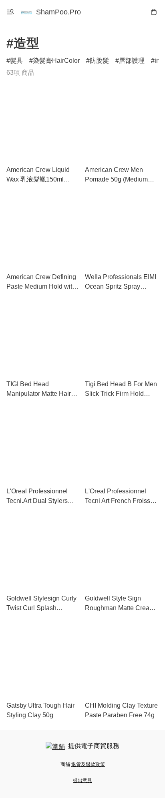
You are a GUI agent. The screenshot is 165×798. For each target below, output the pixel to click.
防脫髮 (99, 60)
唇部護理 (132, 60)
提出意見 (82, 780)
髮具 (16, 60)
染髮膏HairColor (56, 60)
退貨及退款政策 (88, 764)
